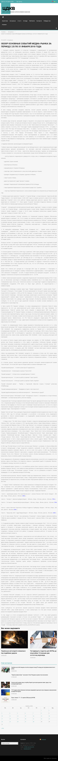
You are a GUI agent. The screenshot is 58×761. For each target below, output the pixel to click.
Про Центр (19, 1)
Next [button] (55, 645)
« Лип (2, 728)
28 (33, 721)
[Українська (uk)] (54, 1)
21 (33, 718)
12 (17, 716)
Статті (19, 21)
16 (49, 716)
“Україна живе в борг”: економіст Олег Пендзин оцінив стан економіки (29, 675)
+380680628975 (27, 749)
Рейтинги (32, 21)
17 (2, 718)
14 (33, 716)
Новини (4, 24)
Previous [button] (2, 645)
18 (10, 718)
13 (25, 716)
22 (41, 718)
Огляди (25, 21)
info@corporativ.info (29, 747)
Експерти (39, 21)
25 (10, 721)
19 (17, 718)
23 (49, 718)
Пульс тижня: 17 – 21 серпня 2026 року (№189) (23, 697)
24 (2, 721)
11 (10, 716)
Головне (43, 739)
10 (2, 716)
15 (41, 716)
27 (25, 721)
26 (17, 721)
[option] (41, 644)
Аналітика (5, 21)
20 (25, 718)
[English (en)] (52, 1)
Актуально (13, 21)
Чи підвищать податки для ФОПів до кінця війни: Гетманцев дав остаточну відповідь (41, 653)
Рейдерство (47, 21)
